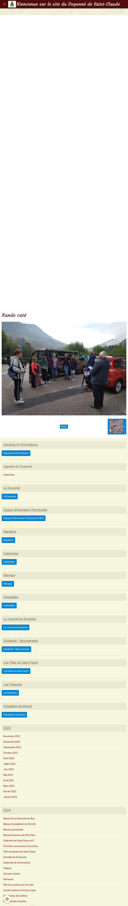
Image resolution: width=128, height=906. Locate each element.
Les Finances (10, 692)
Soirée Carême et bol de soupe (19, 890)
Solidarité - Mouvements (16, 649)
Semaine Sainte (11, 873)
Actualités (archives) (14, 714)
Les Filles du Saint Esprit (16, 671)
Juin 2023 (8, 769)
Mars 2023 (8, 786)
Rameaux (8, 879)
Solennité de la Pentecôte (16, 862)
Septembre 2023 (12, 747)
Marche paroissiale (13, 829)
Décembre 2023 (11, 741)
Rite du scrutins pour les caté (18, 884)
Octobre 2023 (10, 752)
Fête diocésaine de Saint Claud (19, 851)
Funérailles (9, 605)
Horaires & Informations (16, 453)
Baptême (8, 540)
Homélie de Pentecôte (15, 857)
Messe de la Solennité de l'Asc (19, 818)
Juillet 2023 (9, 764)
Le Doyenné (10, 496)
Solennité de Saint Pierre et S (18, 840)
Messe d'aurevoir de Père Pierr (19, 835)
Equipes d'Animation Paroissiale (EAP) (24, 518)
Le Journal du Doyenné (16, 627)
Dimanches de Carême (15, 895)
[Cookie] (7, 899)
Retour (64, 426)
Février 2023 (9, 791)
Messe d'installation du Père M (19, 824)
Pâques (7, 868)
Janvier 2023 (10, 797)
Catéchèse (9, 474)
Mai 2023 (8, 775)
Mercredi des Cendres (14, 901)
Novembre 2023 (11, 736)
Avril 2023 (8, 780)
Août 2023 (8, 758)
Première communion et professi (20, 846)
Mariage (8, 583)
